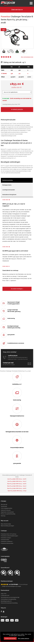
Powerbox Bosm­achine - (7, 543)
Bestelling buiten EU (6, 601)
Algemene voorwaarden (7, 512)
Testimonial (4, 506)
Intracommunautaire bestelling (9, 603)
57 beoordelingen (23, 584)
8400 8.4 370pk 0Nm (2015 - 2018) (16, 488)
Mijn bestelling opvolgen (7, 525)
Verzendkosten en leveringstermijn (10, 597)
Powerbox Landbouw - (7, 541)
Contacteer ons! (5, 595)
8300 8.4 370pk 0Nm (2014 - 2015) (16, 486)
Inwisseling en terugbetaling (8, 599)
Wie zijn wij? (4, 504)
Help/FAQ (3, 593)
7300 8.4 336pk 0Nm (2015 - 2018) (16, 479)
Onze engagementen (6, 508)
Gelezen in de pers (6, 510)
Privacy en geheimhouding (8, 514)
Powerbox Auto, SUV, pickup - (9, 534)
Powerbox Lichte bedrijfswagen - (10, 535)
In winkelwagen (17, 109)
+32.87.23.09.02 (12, 355)
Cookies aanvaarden (10, 638)
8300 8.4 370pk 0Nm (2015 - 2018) (16, 483)
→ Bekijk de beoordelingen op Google (11, 586)
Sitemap (3, 515)
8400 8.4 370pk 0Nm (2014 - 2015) (17, 490)
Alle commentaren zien (27, 57)
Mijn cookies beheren (23, 638)
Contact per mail (8, 363)
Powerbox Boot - (5, 539)
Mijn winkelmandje (6, 524)
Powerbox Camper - (6, 537)
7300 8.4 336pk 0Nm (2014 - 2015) (16, 481)
